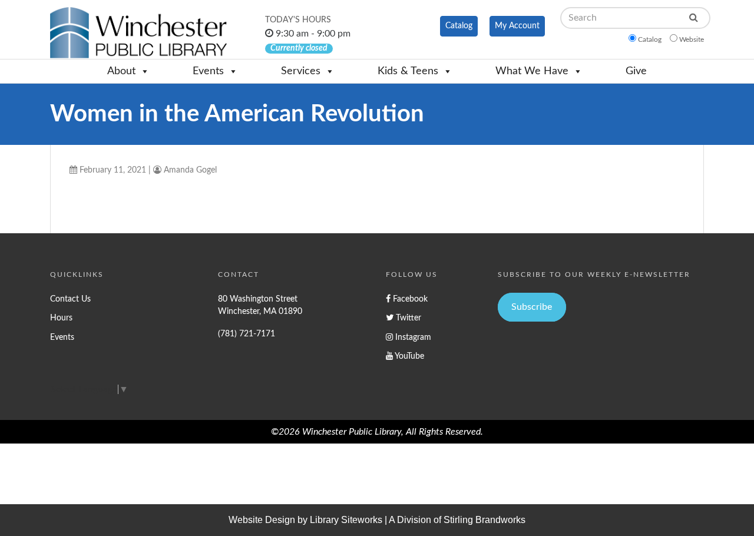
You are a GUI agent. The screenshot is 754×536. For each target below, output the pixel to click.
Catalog (458, 26)
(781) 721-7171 (246, 333)
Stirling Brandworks (484, 520)
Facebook (409, 299)
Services (300, 71)
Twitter (407, 317)
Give (636, 71)
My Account (517, 26)
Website (691, 39)
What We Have (531, 71)
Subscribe (531, 307)
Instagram (412, 337)
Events (208, 71)
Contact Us (70, 299)
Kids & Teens (408, 71)
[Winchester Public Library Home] (138, 32)
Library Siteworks (346, 520)
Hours (61, 317)
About (121, 71)
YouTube (408, 356)
